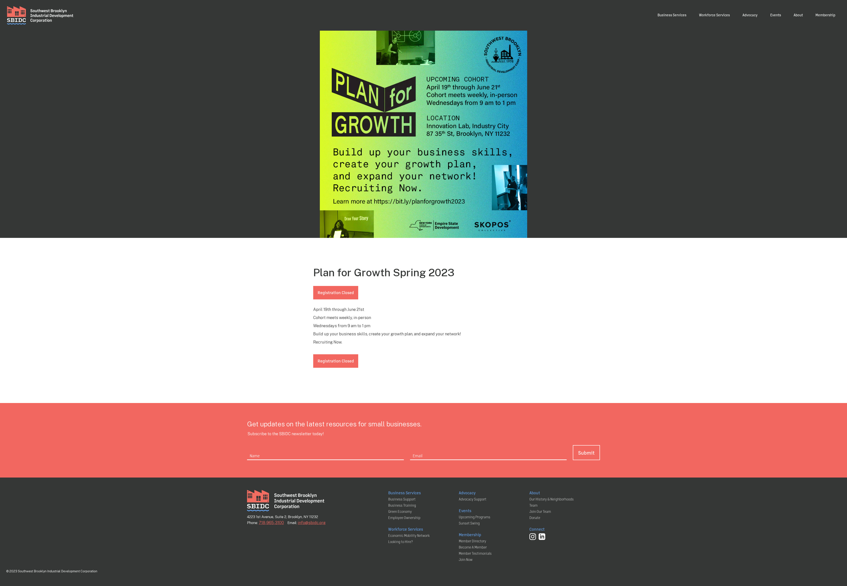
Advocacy (749, 15)
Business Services (672, 15)
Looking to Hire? (400, 541)
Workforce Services (714, 15)
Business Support (402, 499)
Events (775, 15)
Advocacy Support (472, 499)
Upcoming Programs (474, 517)
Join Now (465, 559)
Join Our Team (540, 511)
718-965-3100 (271, 522)
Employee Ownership (404, 517)
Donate (534, 517)
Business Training (402, 505)
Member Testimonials (475, 553)
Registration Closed (336, 292)
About (798, 15)
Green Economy (400, 511)
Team (533, 505)
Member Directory (472, 541)
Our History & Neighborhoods (551, 499)
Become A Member (473, 547)
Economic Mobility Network (409, 535)
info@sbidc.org (312, 522)
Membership (825, 15)
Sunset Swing (469, 523)
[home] (40, 15)
